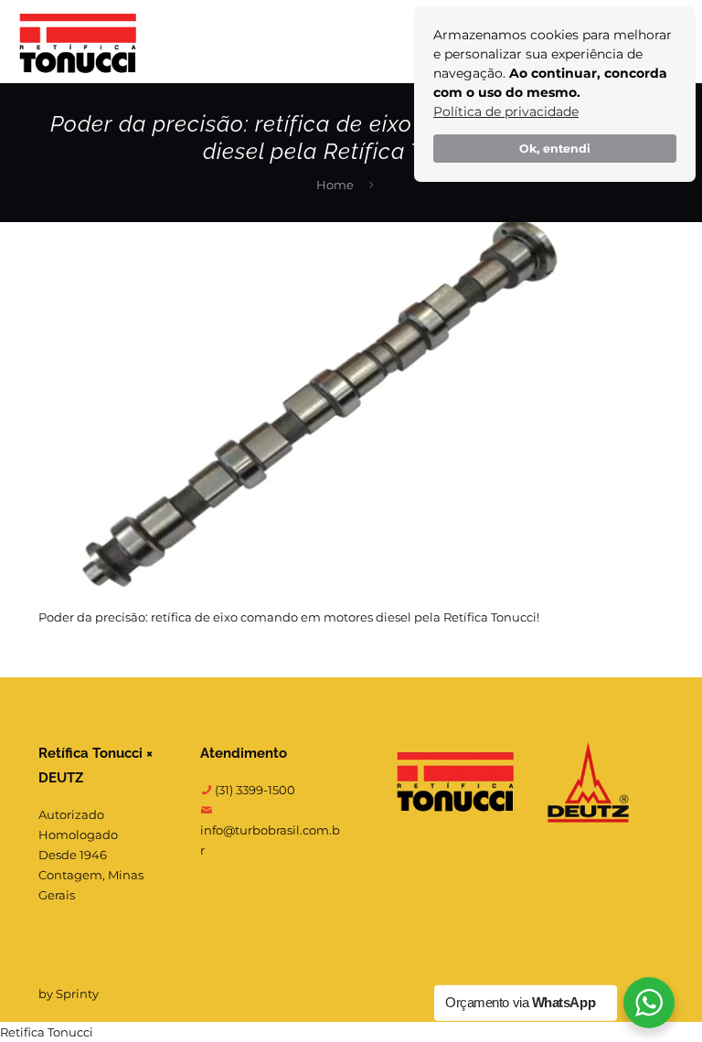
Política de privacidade (506, 111)
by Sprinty (68, 993)
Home (335, 184)
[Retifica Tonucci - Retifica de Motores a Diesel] (78, 41)
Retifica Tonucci (46, 1032)
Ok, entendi (554, 148)
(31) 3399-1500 (253, 789)
